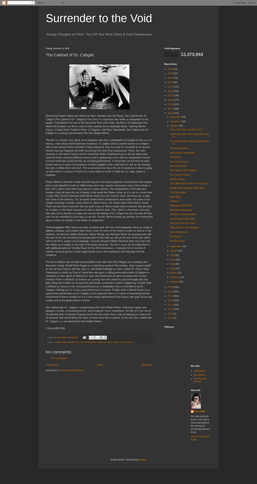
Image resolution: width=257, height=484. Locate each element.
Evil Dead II (176, 236)
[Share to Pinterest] (105, 337)
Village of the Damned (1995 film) (187, 188)
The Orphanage (178, 192)
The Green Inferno (179, 148)
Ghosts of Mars (177, 179)
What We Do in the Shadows (184, 227)
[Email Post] (84, 337)
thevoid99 (200, 411)
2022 (170, 86)
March (173, 272)
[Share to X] (98, 337)
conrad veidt (60, 342)
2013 (170, 296)
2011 (170, 305)
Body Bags (175, 197)
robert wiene (112, 342)
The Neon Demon (179, 161)
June (173, 259)
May (172, 264)
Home (100, 365)
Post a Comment (58, 358)
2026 (170, 69)
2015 (170, 287)
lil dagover (101, 342)
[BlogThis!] (94, 337)
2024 (170, 78)
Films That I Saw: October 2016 (186, 129)
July (172, 255)
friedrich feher (73, 342)
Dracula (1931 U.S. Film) (182, 223)
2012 (170, 300)
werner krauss (126, 342)
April (173, 268)
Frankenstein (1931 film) (182, 219)
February (175, 277)
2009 (170, 313)
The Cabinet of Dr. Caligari (183, 170)
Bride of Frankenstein (181, 210)
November (176, 121)
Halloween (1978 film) (181, 205)
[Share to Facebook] (101, 337)
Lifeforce (174, 201)
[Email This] (91, 337)
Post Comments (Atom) (71, 370)
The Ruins (175, 157)
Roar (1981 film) (178, 166)
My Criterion (200, 375)
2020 (170, 95)
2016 (170, 113)
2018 (170, 104)
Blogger (142, 459)
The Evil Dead (177, 241)
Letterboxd (199, 371)
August (174, 250)
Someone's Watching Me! (183, 214)
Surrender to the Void (99, 18)
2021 (170, 91)
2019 (170, 100)
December (176, 117)
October (174, 126)
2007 (170, 318)
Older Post (146, 365)
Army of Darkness (179, 232)
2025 (170, 73)
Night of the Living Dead (182, 152)
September (176, 246)
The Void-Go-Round (200, 380)
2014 (170, 291)
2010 (170, 309)
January (174, 281)
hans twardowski (88, 342)
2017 (170, 108)
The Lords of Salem (180, 175)
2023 (170, 82)
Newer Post (53, 365)
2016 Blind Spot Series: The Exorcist (188, 183)
